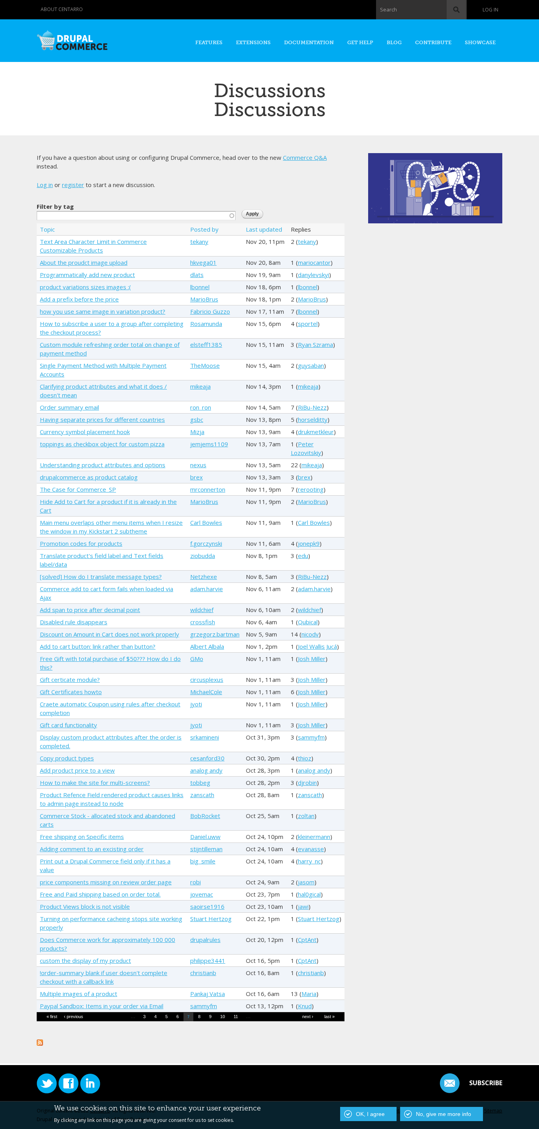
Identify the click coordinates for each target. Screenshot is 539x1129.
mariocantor (314, 262)
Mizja (197, 432)
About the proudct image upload (83, 262)
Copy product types (67, 758)
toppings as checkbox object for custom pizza (102, 444)
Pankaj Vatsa (207, 994)
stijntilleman (206, 849)
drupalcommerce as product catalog (89, 477)
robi (195, 882)
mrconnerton (207, 489)
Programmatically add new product (87, 275)
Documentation (309, 42)
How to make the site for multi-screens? (95, 782)
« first (52, 1016)
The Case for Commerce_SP (78, 489)
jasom (306, 882)
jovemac (201, 894)
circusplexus (206, 679)
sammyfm (311, 737)
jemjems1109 (209, 444)
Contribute (433, 42)
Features (209, 42)
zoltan (306, 816)
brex (196, 477)
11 (236, 1016)
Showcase (480, 42)
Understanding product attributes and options (102, 465)
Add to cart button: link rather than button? (97, 646)
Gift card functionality (68, 725)
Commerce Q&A (305, 157)
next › (307, 1016)
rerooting (311, 489)
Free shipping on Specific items (82, 837)
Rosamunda (206, 324)
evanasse (311, 849)
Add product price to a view (77, 770)
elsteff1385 (206, 344)
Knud (305, 1006)
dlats (197, 275)
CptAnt (307, 940)
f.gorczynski (206, 543)
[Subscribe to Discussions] (40, 1041)
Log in (490, 9)
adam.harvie (206, 589)
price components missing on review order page (106, 882)
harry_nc (309, 861)
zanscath (202, 795)
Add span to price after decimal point (90, 610)
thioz (304, 758)
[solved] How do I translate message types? (101, 576)
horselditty (313, 419)
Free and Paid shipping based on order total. (100, 894)
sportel (308, 324)
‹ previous (73, 1016)
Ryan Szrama (315, 344)
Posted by (204, 229)
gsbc (196, 419)
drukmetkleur (316, 432)
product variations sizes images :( (85, 287)
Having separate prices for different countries (102, 419)
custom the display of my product (85, 960)
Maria (308, 994)
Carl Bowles (206, 522)
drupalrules (205, 940)
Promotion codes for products (81, 543)
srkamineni (204, 737)
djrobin (307, 782)
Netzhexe (203, 576)
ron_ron (200, 407)
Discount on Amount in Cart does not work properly (109, 634)
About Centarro (62, 9)
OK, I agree (370, 1114)
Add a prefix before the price (79, 299)
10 (222, 1016)
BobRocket (205, 816)
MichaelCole (206, 692)
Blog (394, 42)
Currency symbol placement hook (85, 432)
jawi (303, 906)
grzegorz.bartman (215, 634)
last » (329, 1016)
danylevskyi (313, 275)
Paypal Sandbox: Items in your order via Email (101, 1006)
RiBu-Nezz (312, 407)
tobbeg (200, 782)
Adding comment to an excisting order (92, 849)
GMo (196, 659)
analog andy (206, 770)
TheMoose (205, 365)
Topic (47, 229)
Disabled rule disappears (73, 622)
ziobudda (202, 556)
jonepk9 (309, 543)
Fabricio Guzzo (210, 311)
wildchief (201, 610)
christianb (203, 973)
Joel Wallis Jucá (317, 646)
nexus (198, 465)
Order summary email (69, 407)
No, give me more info (443, 1114)
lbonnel (200, 287)
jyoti (196, 704)
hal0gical (309, 894)
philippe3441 (207, 960)
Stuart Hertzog (211, 919)
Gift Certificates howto (71, 692)
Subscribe (485, 1082)
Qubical (308, 622)
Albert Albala (207, 646)
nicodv (310, 634)
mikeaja (200, 386)
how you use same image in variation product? (102, 311)
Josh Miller (312, 659)
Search (388, 9)
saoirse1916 (207, 906)
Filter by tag (55, 206)
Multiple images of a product (78, 994)
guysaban (311, 365)
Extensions (253, 42)
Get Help (360, 42)
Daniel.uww (205, 837)
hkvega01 (203, 262)
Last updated (264, 229)
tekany (199, 241)
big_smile (202, 861)
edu (303, 556)
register (73, 185)
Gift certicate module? (70, 679)
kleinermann (314, 837)
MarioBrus (204, 299)
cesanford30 (207, 758)
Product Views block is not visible (85, 906)
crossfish (202, 622)
